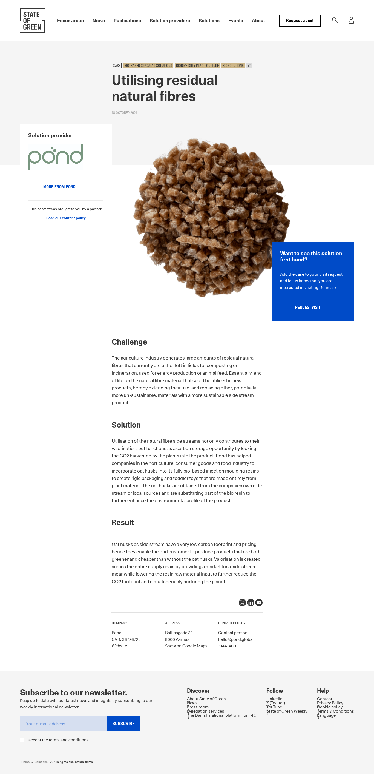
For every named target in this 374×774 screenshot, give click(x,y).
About (258, 20)
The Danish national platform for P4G (222, 715)
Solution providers (170, 20)
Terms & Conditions (335, 711)
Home (25, 762)
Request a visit (299, 20)
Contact (324, 699)
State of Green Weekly (286, 711)
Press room (198, 707)
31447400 (227, 646)
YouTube (274, 707)
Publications (127, 20)
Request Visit (307, 307)
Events (235, 20)
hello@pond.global (236, 639)
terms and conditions (69, 740)
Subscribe (124, 723)
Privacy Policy (330, 703)
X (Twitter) (275, 703)
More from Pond (59, 187)
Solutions (209, 20)
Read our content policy (66, 217)
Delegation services (205, 711)
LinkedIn (274, 699)
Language (326, 715)
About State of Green (206, 699)
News (99, 20)
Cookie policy (330, 707)
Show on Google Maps (186, 646)
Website (119, 646)
